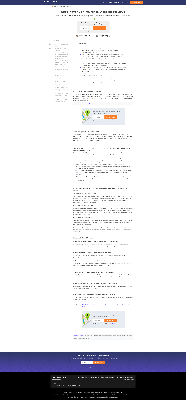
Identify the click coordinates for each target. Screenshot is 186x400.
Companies (116, 2)
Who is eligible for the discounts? (60, 49)
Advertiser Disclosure (57, 37)
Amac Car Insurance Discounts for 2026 (116, 305)
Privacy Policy (107, 392)
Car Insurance (107, 2)
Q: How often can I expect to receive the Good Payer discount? (62, 101)
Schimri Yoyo (87, 35)
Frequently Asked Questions (62, 66)
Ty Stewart (107, 35)
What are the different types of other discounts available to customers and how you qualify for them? (62, 55)
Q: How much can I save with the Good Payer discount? (61, 77)
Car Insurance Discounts (65, 6)
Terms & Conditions (115, 392)
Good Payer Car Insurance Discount (61, 45)
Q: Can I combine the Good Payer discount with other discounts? (61, 95)
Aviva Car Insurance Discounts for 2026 (91, 305)
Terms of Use (99, 31)
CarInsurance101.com (78, 392)
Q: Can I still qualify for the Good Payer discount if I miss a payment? (62, 71)
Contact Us (68, 385)
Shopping (124, 2)
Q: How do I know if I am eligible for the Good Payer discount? (61, 89)
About (53, 385)
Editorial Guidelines (79, 335)
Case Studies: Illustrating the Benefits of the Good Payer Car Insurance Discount (62, 62)
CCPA (121, 392)
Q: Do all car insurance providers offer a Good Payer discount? (62, 83)
